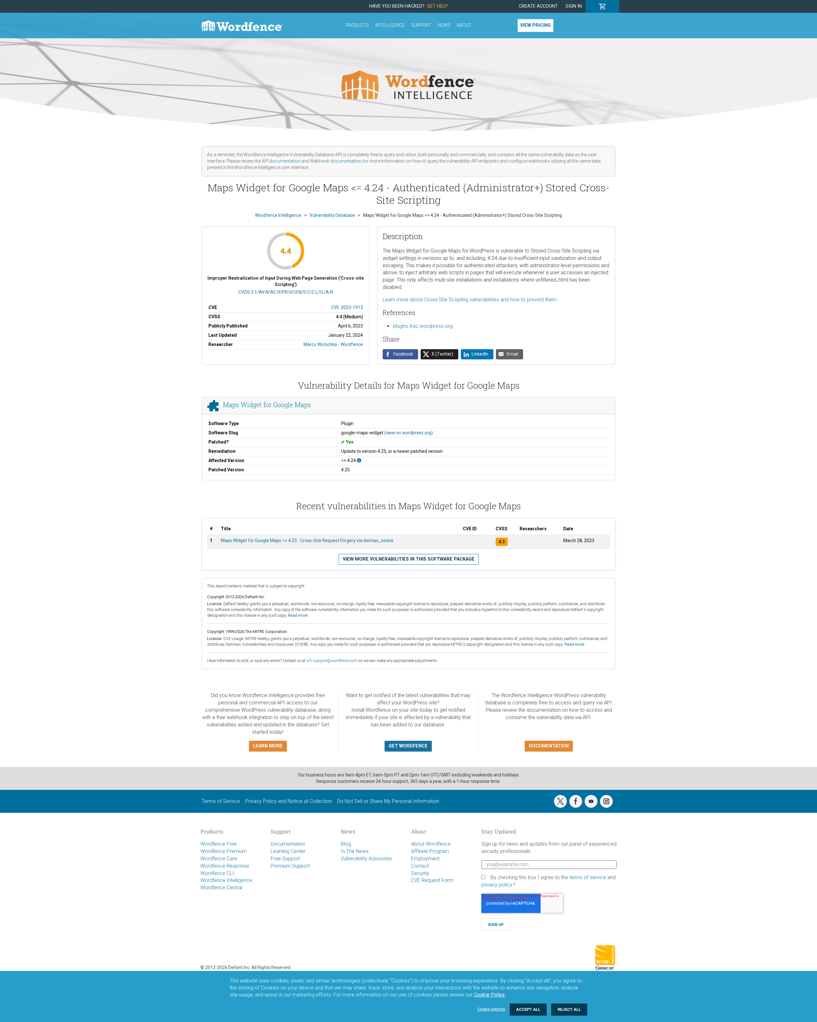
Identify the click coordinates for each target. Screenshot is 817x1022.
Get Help (437, 6)
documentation (284, 161)
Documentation (288, 844)
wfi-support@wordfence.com (331, 660)
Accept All (528, 1009)
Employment (425, 859)
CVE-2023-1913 (347, 307)
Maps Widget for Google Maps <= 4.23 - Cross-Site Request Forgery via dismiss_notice (307, 540)
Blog (346, 844)
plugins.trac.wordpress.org (423, 326)
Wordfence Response (224, 866)
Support (421, 25)
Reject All (569, 1009)
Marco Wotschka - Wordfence (333, 344)
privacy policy (496, 885)
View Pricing (535, 25)
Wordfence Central (221, 888)
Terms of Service (221, 801)
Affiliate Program (430, 851)
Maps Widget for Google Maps (267, 405)
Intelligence (390, 25)
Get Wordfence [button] (408, 746)
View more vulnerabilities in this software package (409, 559)
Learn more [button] (268, 746)
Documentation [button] (549, 746)
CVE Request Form (432, 880)
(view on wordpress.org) (408, 432)
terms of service (587, 877)
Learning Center (288, 851)
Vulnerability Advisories (366, 859)
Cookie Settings (491, 1009)
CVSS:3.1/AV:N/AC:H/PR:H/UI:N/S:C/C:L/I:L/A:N (285, 292)
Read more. (298, 615)
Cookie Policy (489, 995)
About (464, 25)
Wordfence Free (218, 844)
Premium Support (290, 866)
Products (357, 25)
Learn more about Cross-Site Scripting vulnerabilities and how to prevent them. (470, 300)
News (444, 25)
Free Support (285, 859)
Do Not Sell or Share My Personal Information (388, 801)
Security (420, 873)
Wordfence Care (218, 859)
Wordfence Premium (223, 851)
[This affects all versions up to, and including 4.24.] (359, 460)
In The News (355, 851)
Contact (420, 866)
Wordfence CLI (217, 873)
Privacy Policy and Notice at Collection (288, 801)
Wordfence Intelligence (226, 880)
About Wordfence (431, 844)
